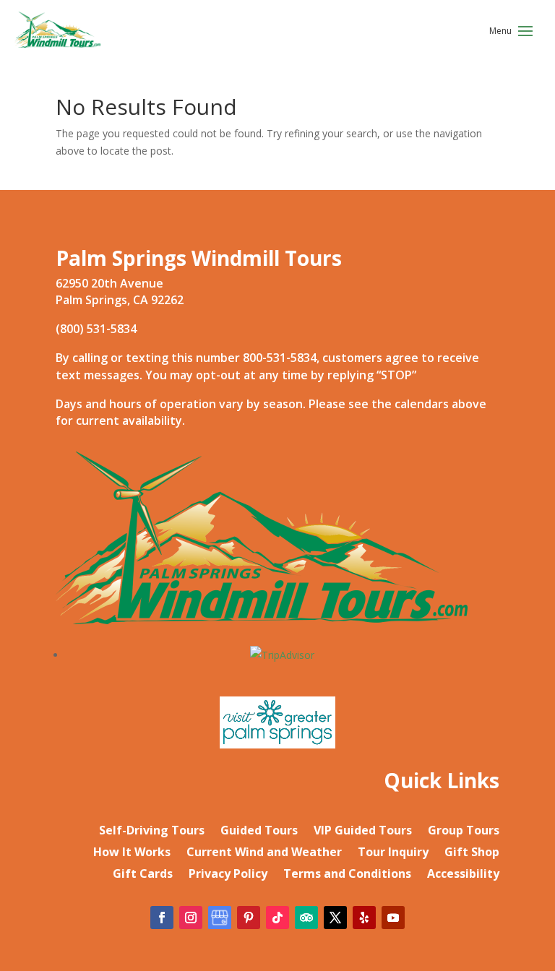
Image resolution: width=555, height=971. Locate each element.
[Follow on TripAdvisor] (306, 917)
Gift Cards (143, 874)
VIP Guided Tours (363, 831)
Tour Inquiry (393, 853)
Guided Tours (259, 831)
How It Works (132, 853)
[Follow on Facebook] (161, 917)
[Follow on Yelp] (364, 917)
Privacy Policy (228, 874)
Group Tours (463, 831)
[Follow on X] (335, 917)
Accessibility (463, 874)
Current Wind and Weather (264, 853)
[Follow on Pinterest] (248, 917)
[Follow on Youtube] (393, 917)
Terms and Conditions (347, 874)
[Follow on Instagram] (190, 917)
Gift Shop (471, 853)
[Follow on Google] (219, 917)
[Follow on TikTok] (277, 917)
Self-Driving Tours (152, 831)
